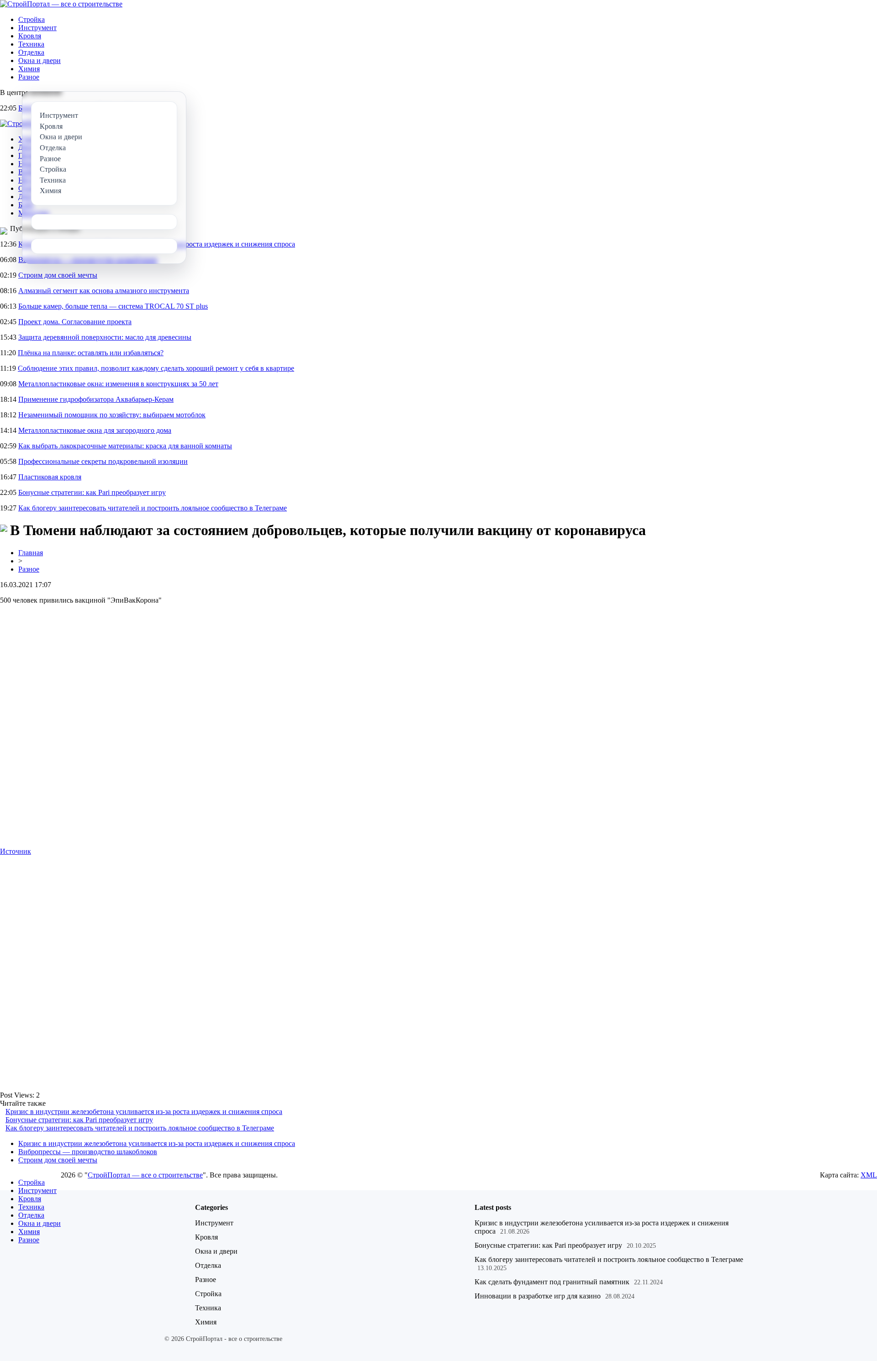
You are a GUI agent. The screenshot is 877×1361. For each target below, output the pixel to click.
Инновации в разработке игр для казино (538, 1296)
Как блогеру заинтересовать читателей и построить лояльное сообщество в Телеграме (152, 508)
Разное (28, 77)
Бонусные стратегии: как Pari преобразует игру (92, 492)
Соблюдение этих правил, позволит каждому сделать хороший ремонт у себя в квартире (156, 368)
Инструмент (37, 28)
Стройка (31, 19)
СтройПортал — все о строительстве (145, 1175)
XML (869, 1175)
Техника (31, 44)
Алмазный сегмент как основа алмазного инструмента (103, 290)
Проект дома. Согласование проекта (75, 322)
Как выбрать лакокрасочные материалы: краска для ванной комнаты (125, 446)
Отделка (31, 52)
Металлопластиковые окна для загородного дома (94, 430)
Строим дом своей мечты (57, 275)
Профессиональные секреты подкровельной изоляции (103, 461)
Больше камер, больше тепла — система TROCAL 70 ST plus (113, 306)
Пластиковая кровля (49, 477)
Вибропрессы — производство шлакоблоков (87, 1152)
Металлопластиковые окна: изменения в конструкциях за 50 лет (118, 384)
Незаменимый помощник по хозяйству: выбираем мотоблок (112, 415)
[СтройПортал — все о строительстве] (61, 4)
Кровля (29, 36)
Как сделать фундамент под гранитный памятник (552, 1282)
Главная (30, 553)
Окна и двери (39, 60)
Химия (29, 69)
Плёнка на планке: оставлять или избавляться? (91, 353)
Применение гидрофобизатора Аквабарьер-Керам (96, 399)
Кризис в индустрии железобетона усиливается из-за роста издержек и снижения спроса (143, 1111)
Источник (15, 851)
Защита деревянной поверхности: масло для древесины (104, 337)
